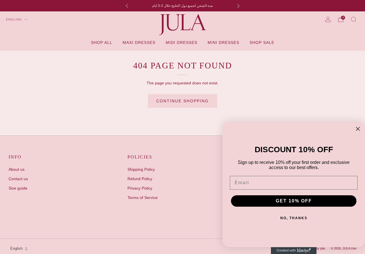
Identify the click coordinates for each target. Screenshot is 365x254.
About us (17, 169)
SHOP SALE (262, 42)
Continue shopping (182, 101)
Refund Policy (139, 178)
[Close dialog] (358, 129)
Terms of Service (142, 197)
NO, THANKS (293, 218)
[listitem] (182, 5)
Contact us (18, 178)
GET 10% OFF (294, 200)
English (14, 19)
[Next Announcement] (238, 6)
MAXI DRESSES (139, 42)
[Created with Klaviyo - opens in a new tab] (294, 250)
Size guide (18, 188)
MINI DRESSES (223, 42)
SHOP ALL (101, 42)
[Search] (353, 19)
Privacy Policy (139, 188)
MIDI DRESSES (181, 42)
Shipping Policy (141, 169)
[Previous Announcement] (127, 6)
